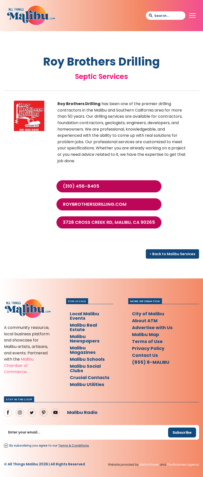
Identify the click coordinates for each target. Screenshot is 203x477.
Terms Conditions (73, 445)
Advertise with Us (152, 327)
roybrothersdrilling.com (95, 204)
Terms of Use (147, 341)
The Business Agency (183, 464)
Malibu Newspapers (85, 338)
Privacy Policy (148, 348)
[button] (192, 15)
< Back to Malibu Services (172, 253)
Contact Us (145, 355)
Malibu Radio (82, 412)
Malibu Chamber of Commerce (18, 365)
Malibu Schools (87, 359)
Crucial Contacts (89, 377)
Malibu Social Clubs (85, 368)
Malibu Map (145, 334)
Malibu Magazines (83, 350)
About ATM (144, 321)
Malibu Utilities (87, 384)
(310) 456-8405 (81, 186)
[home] (31, 15)
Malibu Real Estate (83, 327)
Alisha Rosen (149, 464)
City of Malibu (148, 314)
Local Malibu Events (84, 316)
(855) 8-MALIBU (150, 362)
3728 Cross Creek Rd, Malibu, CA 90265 (109, 222)
